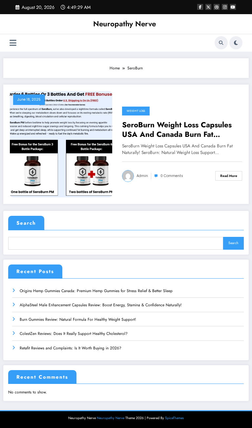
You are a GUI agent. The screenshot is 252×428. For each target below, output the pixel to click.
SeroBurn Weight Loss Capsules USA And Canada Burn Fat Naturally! (177, 129)
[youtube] (233, 7)
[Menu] (13, 43)
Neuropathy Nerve (124, 23)
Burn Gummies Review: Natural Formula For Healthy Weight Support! (78, 319)
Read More (228, 175)
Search (26, 223)
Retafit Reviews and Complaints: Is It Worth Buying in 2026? (70, 348)
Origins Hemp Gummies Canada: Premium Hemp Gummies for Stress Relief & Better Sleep (96, 291)
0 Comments (171, 175)
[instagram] (225, 7)
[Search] (221, 43)
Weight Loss (136, 111)
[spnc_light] (235, 42)
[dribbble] (217, 7)
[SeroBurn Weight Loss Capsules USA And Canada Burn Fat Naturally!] (61, 144)
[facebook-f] (200, 7)
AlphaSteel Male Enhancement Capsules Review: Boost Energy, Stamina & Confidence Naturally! (101, 305)
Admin (142, 175)
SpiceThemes (174, 417)
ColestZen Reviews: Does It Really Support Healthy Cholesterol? (74, 334)
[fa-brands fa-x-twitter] (208, 7)
